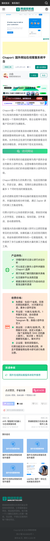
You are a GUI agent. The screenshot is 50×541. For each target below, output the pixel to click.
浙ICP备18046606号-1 (25, 534)
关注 (34, 75)
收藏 (21, 404)
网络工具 (8, 67)
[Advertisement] (25, 48)
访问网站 (42, 67)
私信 (43, 75)
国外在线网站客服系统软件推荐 (25, 375)
